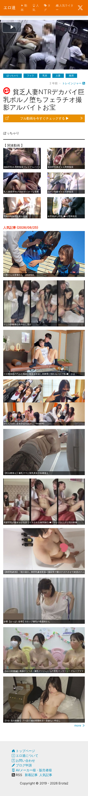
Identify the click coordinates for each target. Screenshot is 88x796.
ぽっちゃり (12, 75)
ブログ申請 (23, 765)
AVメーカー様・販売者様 (33, 770)
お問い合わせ (25, 760)
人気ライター (64, 7)
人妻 (58, 75)
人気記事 (45, 775)
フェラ (30, 75)
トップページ (25, 751)
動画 (24, 7)
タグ (47, 7)
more (78, 725)
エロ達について (26, 756)
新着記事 (31, 775)
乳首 (45, 75)
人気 (35, 7)
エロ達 (9, 7)
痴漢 (71, 75)
